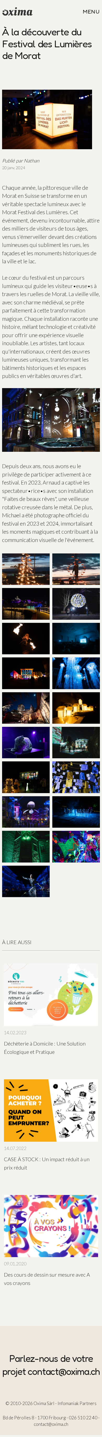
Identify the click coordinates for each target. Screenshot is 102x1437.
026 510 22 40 (83, 1417)
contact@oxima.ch (64, 1371)
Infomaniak (68, 1403)
